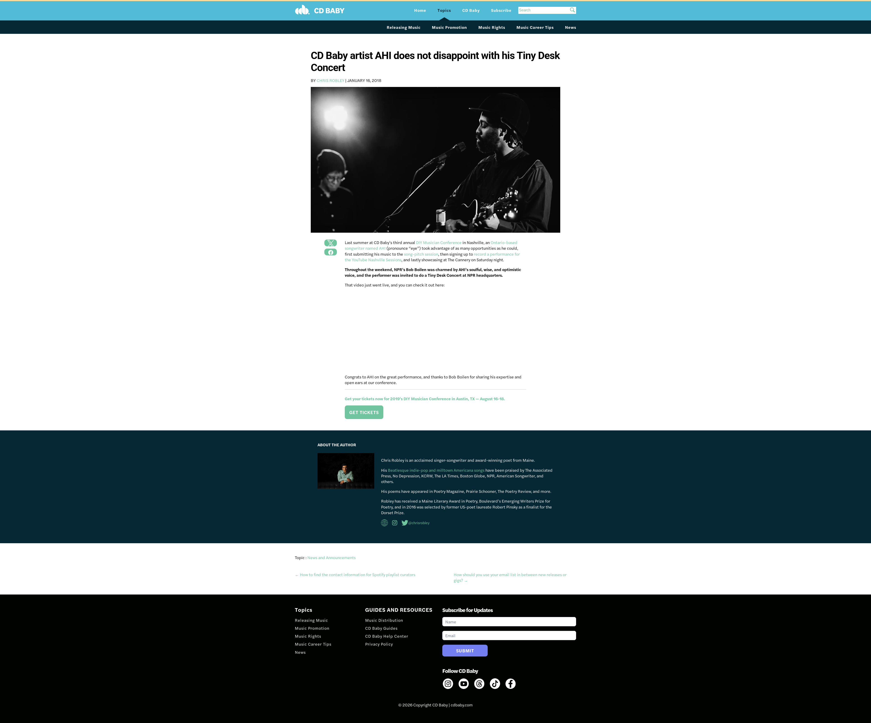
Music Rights (491, 27)
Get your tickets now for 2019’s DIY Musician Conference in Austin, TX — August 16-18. (426, 398)
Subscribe (501, 10)
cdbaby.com (462, 705)
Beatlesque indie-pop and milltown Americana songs (436, 470)
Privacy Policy (379, 644)
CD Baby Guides (381, 628)
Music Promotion (449, 27)
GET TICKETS (364, 412)
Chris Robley (330, 80)
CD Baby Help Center (386, 636)
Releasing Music (404, 27)
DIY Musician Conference (439, 242)
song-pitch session (421, 254)
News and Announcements (331, 557)
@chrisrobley (419, 522)
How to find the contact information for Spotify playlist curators (355, 574)
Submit (465, 650)
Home (420, 10)
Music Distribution (384, 620)
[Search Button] (572, 10)
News (570, 27)
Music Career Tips (535, 27)
